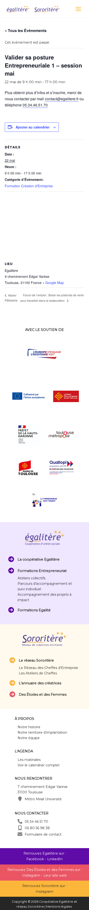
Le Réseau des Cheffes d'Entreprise (48, 668)
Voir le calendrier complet (39, 765)
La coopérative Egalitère (39, 559)
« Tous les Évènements (26, 30)
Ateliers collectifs (31, 578)
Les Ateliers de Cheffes (38, 673)
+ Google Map (53, 282)
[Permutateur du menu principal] (78, 9)
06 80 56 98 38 (37, 828)
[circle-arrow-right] (11, 559)
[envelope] (20, 834)
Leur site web (55, 875)
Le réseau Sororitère (36, 660)
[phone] (20, 821)
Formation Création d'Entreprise (29, 185)
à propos (24, 719)
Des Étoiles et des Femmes (42, 694)
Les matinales (29, 760)
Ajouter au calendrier (33, 127)
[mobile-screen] (20, 827)
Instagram (31, 875)
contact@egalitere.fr (62, 98)
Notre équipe (29, 738)
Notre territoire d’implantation (42, 732)
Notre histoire (29, 727)
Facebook (35, 859)
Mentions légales (59, 906)
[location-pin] (20, 798)
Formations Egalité (34, 610)
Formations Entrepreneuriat (42, 571)
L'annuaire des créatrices (40, 683)
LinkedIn (55, 859)
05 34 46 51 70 (36, 821)
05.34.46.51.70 (35, 105)
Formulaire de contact (43, 834)
